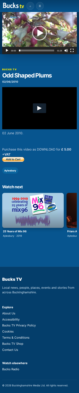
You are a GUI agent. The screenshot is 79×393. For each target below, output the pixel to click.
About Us (8, 313)
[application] (39, 33)
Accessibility (11, 319)
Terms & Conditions (15, 337)
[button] (39, 33)
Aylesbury (10, 170)
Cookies (8, 331)
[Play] (7, 50)
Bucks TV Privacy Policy (19, 325)
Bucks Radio (10, 369)
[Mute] (66, 50)
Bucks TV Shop (12, 343)
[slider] (36, 50)
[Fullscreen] (72, 50)
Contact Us (10, 350)
